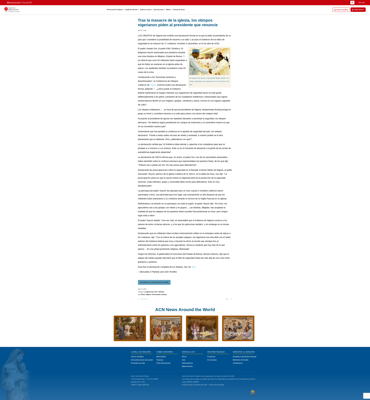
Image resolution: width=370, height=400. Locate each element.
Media (168, 9)
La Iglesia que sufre (151, 292)
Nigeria (153, 85)
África (143, 294)
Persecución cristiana (159, 294)
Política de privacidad (217, 385)
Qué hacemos (159, 9)
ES (363, 3)
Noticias (161, 292)
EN (360, 3)
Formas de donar (179, 9)
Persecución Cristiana (114, 9)
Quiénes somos (145, 9)
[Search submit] (352, 2)
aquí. (194, 267)
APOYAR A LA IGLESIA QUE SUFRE (154, 282)
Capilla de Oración (131, 9)
